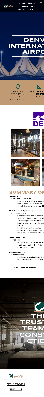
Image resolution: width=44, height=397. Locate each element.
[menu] (41, 3)
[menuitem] (22, 3)
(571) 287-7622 (16, 384)
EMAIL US (16, 389)
